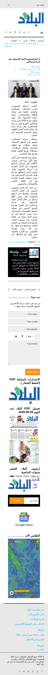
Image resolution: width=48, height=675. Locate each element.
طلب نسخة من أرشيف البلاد (30, 634)
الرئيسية (41, 41)
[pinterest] (20, 32)
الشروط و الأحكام (35, 639)
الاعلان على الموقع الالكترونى (29, 624)
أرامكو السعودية (20, 242)
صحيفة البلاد (35, 67)
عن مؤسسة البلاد (35, 609)
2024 (33, 41)
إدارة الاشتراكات (36, 614)
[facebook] (6, 32)
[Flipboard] (29, 32)
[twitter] (11, 32)
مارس (25, 41)
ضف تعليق (32, 74)
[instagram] (15, 32)
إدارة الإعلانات (37, 619)
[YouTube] (24, 32)
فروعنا (40, 645)
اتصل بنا (41, 650)
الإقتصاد (14, 41)
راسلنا (41, 630)
